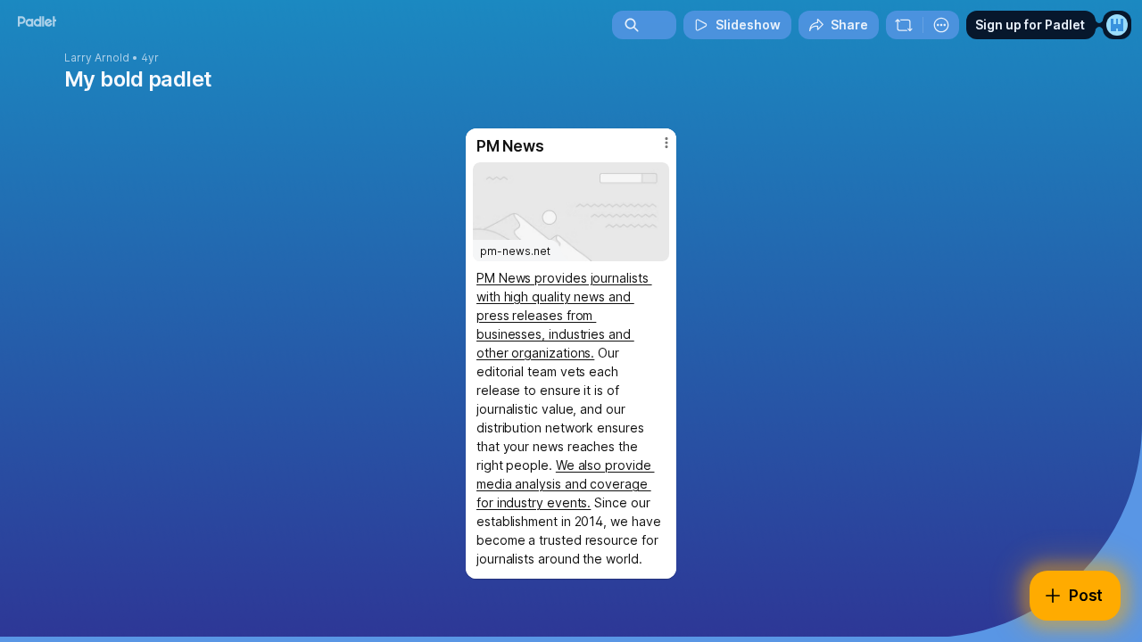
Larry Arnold (96, 58)
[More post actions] (666, 142)
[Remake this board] (904, 25)
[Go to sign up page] (1117, 25)
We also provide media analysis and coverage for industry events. (565, 483)
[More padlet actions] (941, 25)
